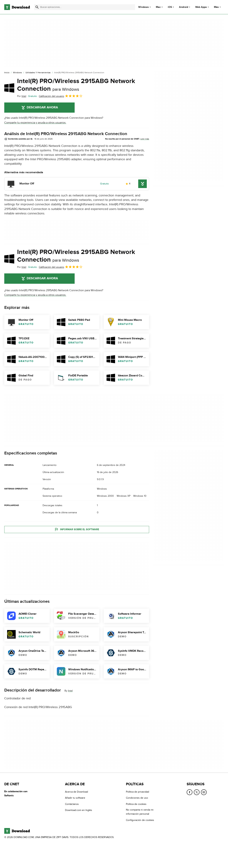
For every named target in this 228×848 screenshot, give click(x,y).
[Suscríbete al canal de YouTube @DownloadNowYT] (204, 792)
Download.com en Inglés (78, 810)
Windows (143, 7)
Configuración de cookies (140, 820)
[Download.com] (17, 7)
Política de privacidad (137, 791)
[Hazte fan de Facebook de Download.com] (189, 792)
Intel (70, 690)
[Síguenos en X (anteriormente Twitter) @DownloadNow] (197, 792)
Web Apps (201, 7)
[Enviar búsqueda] (37, 7)
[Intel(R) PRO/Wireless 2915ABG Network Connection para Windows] (9, 88)
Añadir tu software (75, 797)
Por (21, 96)
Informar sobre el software (79, 529)
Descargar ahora (42, 107)
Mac (158, 7)
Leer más (144, 139)
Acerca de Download (76, 791)
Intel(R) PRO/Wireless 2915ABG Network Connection (76, 85)
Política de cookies (136, 804)
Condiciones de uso (137, 797)
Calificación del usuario (51, 96)
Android (183, 7)
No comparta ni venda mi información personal (139, 811)
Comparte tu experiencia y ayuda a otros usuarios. (35, 122)
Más (216, 7)
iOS (170, 7)
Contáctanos (72, 804)
